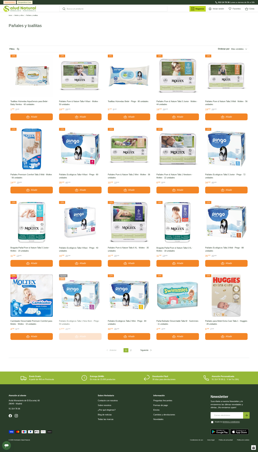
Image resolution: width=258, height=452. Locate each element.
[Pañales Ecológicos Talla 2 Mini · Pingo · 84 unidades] (129, 295)
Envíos (156, 410)
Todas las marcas (105, 419)
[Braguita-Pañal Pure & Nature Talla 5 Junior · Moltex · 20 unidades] (31, 222)
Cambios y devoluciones (164, 414)
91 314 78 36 (14, 408)
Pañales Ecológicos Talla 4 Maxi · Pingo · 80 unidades (78, 176)
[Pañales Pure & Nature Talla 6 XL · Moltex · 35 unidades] (129, 222)
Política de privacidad (226, 440)
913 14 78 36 (224, 2)
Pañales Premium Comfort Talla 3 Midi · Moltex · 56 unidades (31, 176)
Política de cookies (243, 440)
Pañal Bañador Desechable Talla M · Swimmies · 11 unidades (177, 322)
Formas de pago (160, 405)
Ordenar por (224, 49)
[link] (111, 350)
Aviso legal (210, 440)
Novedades (158, 419)
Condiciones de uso (196, 440)
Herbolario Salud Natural (22, 440)
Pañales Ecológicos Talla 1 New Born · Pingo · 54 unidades (79, 322)
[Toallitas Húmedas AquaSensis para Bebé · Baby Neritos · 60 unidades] (31, 76)
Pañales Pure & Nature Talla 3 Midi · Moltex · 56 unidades (226, 103)
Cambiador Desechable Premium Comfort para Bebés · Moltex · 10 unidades (31, 322)
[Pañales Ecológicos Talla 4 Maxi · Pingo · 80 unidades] (80, 149)
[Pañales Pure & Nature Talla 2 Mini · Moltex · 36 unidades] (129, 149)
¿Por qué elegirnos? (107, 410)
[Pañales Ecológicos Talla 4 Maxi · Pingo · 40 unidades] (80, 222)
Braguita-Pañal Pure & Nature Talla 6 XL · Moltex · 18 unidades (174, 249)
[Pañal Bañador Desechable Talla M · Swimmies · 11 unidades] (177, 295)
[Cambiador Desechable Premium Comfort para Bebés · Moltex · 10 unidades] (31, 295)
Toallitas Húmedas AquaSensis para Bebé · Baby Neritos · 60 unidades (29, 103)
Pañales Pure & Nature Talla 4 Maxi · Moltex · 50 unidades (79, 103)
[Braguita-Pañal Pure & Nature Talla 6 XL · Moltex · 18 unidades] (177, 222)
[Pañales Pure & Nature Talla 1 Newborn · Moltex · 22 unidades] (177, 149)
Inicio (10, 15)
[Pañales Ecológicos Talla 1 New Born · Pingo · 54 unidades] (80, 295)
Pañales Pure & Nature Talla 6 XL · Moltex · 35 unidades (128, 249)
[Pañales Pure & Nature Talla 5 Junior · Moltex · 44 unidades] (177, 76)
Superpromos (10, 2)
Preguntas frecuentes (162, 400)
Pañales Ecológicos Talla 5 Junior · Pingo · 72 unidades (225, 176)
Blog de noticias (105, 414)
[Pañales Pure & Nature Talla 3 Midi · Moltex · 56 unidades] (226, 76)
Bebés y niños (19, 15)
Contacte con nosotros (108, 400)
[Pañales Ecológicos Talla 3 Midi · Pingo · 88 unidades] (226, 222)
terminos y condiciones (231, 422)
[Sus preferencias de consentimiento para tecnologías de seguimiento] (253, 447)
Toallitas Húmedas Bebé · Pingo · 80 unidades (128, 101)
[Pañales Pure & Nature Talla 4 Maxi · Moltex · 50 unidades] (80, 76)
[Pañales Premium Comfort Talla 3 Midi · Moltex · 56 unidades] (31, 149)
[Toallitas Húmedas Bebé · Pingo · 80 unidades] (129, 76)
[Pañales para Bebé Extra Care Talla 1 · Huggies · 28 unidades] (226, 295)
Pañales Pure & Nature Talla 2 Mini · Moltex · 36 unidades (129, 176)
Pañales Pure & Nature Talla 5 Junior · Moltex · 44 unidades (177, 103)
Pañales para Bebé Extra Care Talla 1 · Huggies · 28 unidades (226, 322)
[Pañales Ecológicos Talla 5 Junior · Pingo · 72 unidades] (226, 149)
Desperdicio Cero (24, 2)
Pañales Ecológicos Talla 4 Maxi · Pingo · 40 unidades (78, 249)
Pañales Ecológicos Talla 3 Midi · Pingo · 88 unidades (224, 249)
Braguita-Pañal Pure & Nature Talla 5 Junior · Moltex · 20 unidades (30, 249)
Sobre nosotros (104, 405)
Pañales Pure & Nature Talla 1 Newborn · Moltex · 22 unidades (174, 176)
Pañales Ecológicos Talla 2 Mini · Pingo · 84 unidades (127, 322)
